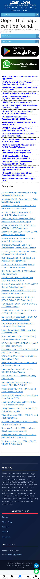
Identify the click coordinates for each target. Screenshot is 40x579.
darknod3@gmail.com (14, 554)
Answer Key (24, 8)
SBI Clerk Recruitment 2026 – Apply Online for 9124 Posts (18, 135)
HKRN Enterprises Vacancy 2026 (17, 102)
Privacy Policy (7, 522)
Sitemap (5, 517)
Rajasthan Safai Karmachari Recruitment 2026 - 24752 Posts (16, 118)
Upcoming (33, 5)
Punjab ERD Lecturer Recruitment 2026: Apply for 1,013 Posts (17, 112)
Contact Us (6, 537)
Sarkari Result (23, 5)
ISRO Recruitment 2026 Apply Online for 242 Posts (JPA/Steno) (19, 146)
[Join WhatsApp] (36, 571)
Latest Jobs (25, 11)
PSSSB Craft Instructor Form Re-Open (19, 93)
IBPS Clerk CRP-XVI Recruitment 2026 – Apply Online (20, 77)
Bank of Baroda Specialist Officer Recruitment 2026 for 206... (17, 174)
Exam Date (7, 8)
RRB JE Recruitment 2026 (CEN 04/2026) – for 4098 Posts (16, 97)
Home (6, 5)
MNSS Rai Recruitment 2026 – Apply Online (18, 179)
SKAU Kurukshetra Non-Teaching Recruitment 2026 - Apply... (17, 83)
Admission (33, 8)
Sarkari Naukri (15, 11)
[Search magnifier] (37, 14)
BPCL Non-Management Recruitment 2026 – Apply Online (19, 140)
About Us (5, 532)
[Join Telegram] (36, 565)
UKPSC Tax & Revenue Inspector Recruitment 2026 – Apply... (17, 163)
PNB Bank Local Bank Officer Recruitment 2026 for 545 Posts (16, 157)
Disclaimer (5, 527)
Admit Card (15, 8)
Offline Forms (13, 5)
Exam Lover (20, 2)
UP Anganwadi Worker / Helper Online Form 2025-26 (19, 123)
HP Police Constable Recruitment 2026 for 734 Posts (19, 88)
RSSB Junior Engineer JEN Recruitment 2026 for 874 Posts (20, 106)
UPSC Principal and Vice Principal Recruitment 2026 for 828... (17, 129)
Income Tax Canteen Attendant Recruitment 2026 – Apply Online (16, 151)
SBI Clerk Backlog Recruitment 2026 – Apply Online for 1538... (19, 168)
